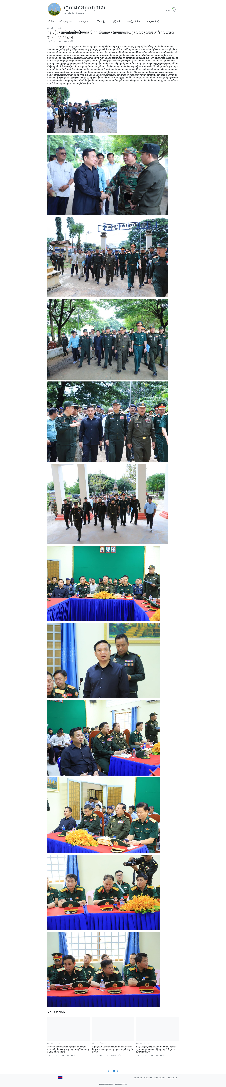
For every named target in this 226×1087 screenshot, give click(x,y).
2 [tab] (112, 1071)
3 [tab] (114, 1071)
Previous (50, 1042)
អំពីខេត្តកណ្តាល (65, 21)
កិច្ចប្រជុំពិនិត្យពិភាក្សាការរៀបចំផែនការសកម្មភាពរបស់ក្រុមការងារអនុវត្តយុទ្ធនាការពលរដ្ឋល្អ (156, 1048)
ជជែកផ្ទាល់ (138, 1078)
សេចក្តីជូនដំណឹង (133, 21)
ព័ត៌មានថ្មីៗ (101, 21)
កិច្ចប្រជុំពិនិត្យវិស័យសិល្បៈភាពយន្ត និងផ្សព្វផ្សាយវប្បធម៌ (111, 1046)
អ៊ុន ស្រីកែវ (71, 41)
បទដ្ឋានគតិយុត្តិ (153, 21)
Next (175, 1042)
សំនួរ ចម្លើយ (172, 1078)
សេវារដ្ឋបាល (84, 21)
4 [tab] (117, 1071)
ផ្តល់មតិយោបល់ (160, 1078)
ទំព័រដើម (50, 21)
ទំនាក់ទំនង (148, 1078)
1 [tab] (109, 1071)
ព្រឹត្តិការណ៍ (117, 21)
